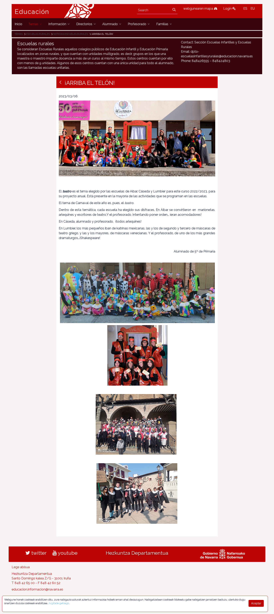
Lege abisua (21, 567)
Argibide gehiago (59, 603)
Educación (32, 11)
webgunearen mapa (198, 8)
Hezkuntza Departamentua (137, 553)
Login (227, 8)
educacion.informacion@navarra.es (37, 589)
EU (253, 8)
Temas (19, 34)
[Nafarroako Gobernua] (222, 553)
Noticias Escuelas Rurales (70, 34)
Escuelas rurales (38, 34)
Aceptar (256, 603)
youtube (67, 553)
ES (245, 8)
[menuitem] (18, 24)
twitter (38, 553)
